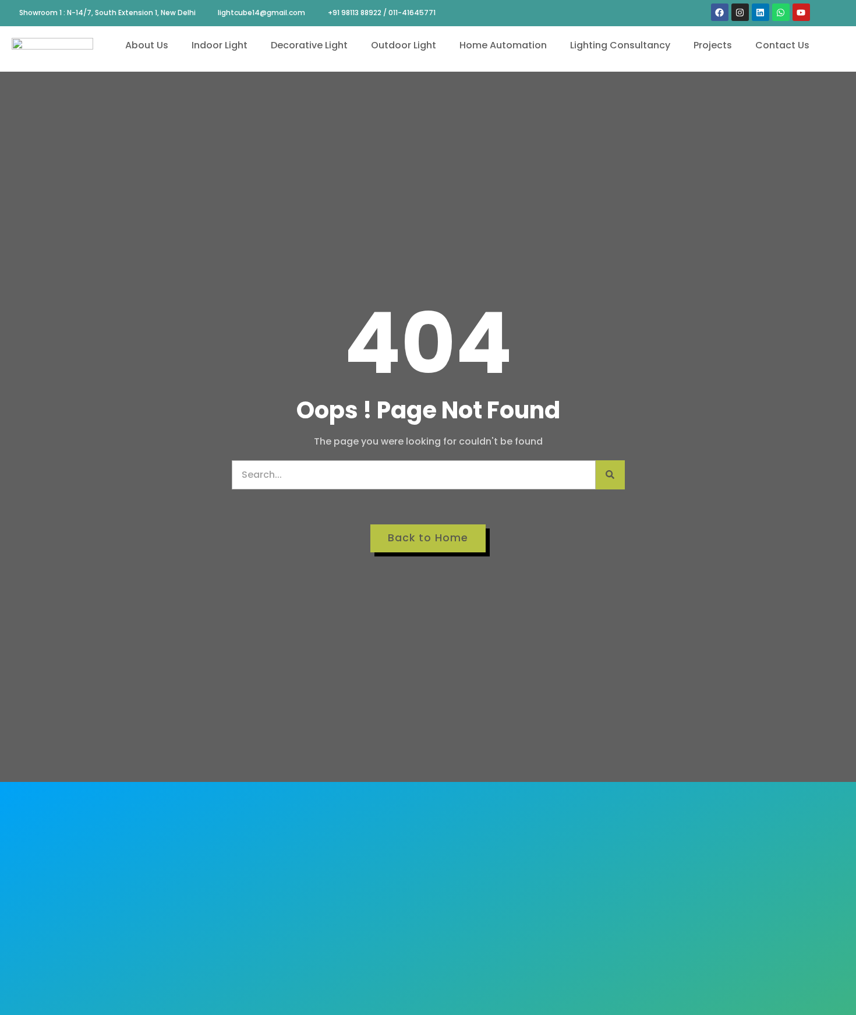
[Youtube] (801, 12)
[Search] (610, 474)
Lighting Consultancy (620, 45)
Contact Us (782, 45)
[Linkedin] (760, 12)
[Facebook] (719, 12)
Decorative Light (309, 45)
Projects (713, 45)
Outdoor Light (403, 45)
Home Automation (503, 45)
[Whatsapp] (781, 12)
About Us (146, 45)
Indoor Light (219, 45)
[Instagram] (740, 12)
